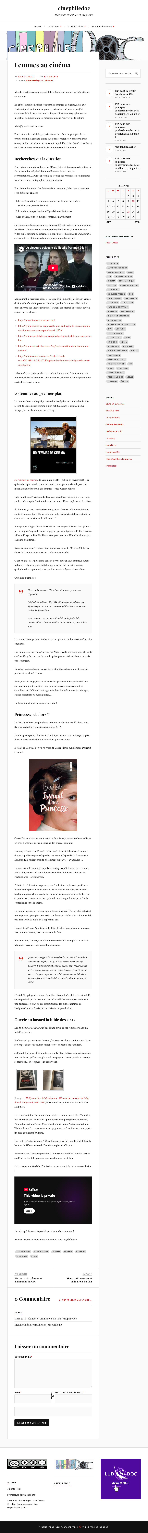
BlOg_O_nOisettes (115, 403)
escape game (114, 298)
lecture (80, 1252)
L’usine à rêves (75, 26)
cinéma (56, 1252)
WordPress (71, 1527)
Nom (17, 1392)
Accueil (37, 26)
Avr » (137, 222)
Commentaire (23, 1357)
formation (128, 303)
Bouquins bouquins (102, 26)
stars (34, 1256)
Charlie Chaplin (123, 276)
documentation (116, 294)
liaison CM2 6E (115, 333)
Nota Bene (111, 445)
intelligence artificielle (121, 324)
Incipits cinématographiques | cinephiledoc (38, 1324)
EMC (131, 294)
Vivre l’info (53, 26)
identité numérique (118, 316)
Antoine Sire (23, 1252)
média (124, 342)
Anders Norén (101, 1527)
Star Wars (21, 1256)
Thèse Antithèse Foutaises (119, 458)
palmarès (128, 346)
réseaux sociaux (117, 359)
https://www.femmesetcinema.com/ (36, 320)
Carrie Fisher (41, 1252)
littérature (114, 338)
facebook (113, 303)
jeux (110, 329)
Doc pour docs (113, 417)
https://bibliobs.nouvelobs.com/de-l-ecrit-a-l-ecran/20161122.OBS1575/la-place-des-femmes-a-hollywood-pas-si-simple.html (54, 360)
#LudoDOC (113, 263)
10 (133, 201)
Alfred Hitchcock (117, 268)
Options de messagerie (69, 1392)
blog (130, 272)
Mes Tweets (112, 242)
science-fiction (116, 364)
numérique (114, 346)
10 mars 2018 (51, 76)
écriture (112, 381)
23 (128, 211)
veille (130, 377)
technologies (115, 377)
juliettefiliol (26, 76)
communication (129, 285)
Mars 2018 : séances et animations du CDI (79, 1280)
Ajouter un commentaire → (75, 1300)
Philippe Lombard (117, 351)
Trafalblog (111, 465)
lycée (128, 338)
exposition (131, 298)
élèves (124, 381)
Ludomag (110, 438)
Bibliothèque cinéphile (39, 80)
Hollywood (127, 311)
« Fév (108, 222)
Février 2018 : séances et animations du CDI (28, 1280)
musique (112, 342)
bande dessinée (116, 272)
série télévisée (116, 372)
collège (112, 285)
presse (134, 351)
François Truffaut (118, 307)
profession (114, 355)
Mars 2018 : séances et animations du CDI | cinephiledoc (45, 1318)
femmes (68, 1252)
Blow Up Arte (112, 410)
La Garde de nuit (114, 431)
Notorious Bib (113, 451)
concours (113, 290)
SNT (130, 364)
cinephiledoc (74, 8)
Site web (53, 1395)
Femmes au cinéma (42, 64)
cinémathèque (127, 281)
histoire (112, 311)
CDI (109, 276)
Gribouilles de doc (115, 424)
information (115, 320)
